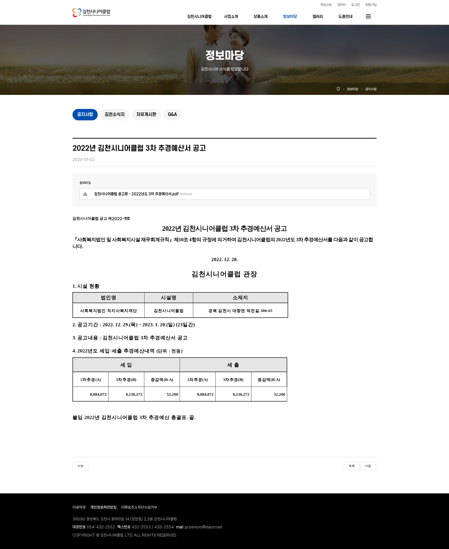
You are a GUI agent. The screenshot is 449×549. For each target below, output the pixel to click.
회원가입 (371, 4)
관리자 (341, 4)
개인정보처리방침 (103, 507)
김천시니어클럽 (199, 16)
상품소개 (260, 16)
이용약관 (79, 507)
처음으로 (326, 4)
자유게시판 (146, 114)
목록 (352, 466)
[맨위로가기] (394, 476)
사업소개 (231, 16)
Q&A (172, 114)
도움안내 (345, 16)
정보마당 (290, 16)
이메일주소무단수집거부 (139, 507)
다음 (368, 466)
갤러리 (317, 16)
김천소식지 (115, 114)
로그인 (355, 4)
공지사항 (85, 114)
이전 (80, 466)
